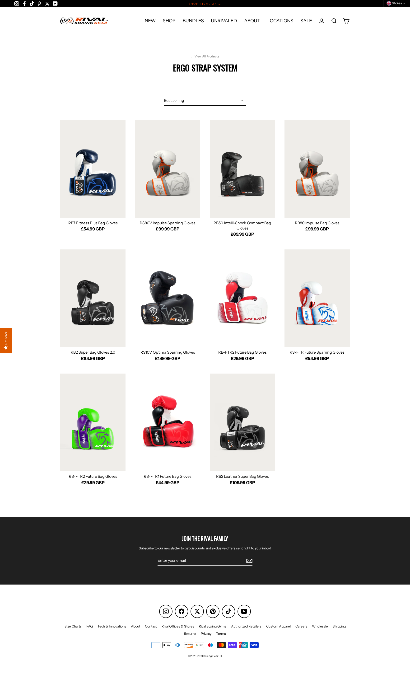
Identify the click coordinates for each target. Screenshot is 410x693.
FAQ (89, 626)
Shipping (339, 626)
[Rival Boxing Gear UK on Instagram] (16, 3)
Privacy (206, 634)
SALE (306, 20)
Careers (301, 626)
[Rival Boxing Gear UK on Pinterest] (39, 3)
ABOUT (252, 20)
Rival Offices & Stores (178, 626)
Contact (151, 626)
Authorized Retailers (246, 626)
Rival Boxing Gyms (212, 626)
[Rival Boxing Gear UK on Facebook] (24, 3)
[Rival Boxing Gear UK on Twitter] (47, 3)
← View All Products (205, 56)
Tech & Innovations (112, 626)
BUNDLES (193, 20)
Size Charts (73, 626)
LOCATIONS (280, 20)
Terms (221, 634)
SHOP (169, 20)
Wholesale (320, 626)
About (135, 626)
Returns (190, 634)
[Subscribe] (248, 561)
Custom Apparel (278, 626)
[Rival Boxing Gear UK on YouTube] (55, 3)
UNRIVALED (224, 20)
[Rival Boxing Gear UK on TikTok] (32, 3)
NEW (150, 20)
